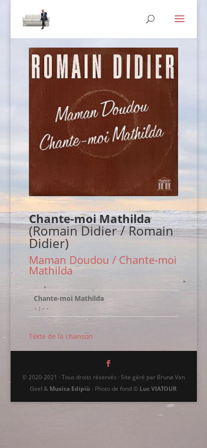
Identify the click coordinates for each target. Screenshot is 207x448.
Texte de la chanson (61, 336)
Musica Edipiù (70, 389)
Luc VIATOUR (158, 389)
